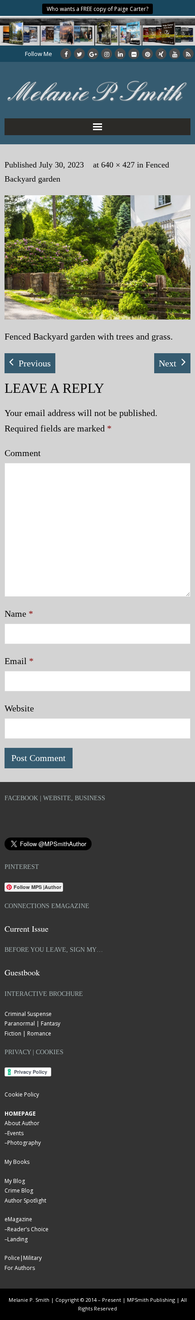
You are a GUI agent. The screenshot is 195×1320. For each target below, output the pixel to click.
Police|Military (23, 1258)
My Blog (15, 1181)
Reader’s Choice (28, 1229)
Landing (17, 1239)
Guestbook (22, 972)
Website (19, 708)
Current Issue (27, 928)
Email (19, 661)
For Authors (20, 1268)
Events (15, 1133)
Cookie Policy (22, 1094)
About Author (22, 1123)
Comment (23, 453)
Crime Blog (19, 1190)
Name (19, 614)
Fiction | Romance (28, 1033)
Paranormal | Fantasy (32, 1023)
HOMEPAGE (20, 1113)
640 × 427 (118, 164)
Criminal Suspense (28, 1014)
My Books (17, 1162)
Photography (24, 1143)
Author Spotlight (25, 1200)
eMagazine (18, 1219)
